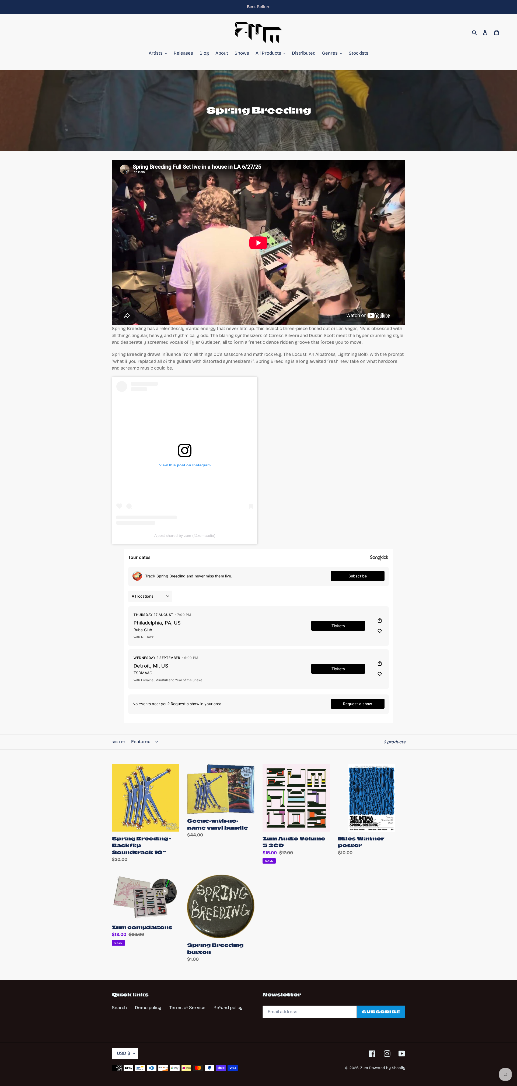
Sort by (118, 742)
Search (119, 1007)
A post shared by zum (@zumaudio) (184, 535)
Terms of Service (187, 1007)
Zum (364, 1068)
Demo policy (148, 1007)
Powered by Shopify (387, 1068)
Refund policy (228, 1007)
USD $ (123, 1053)
